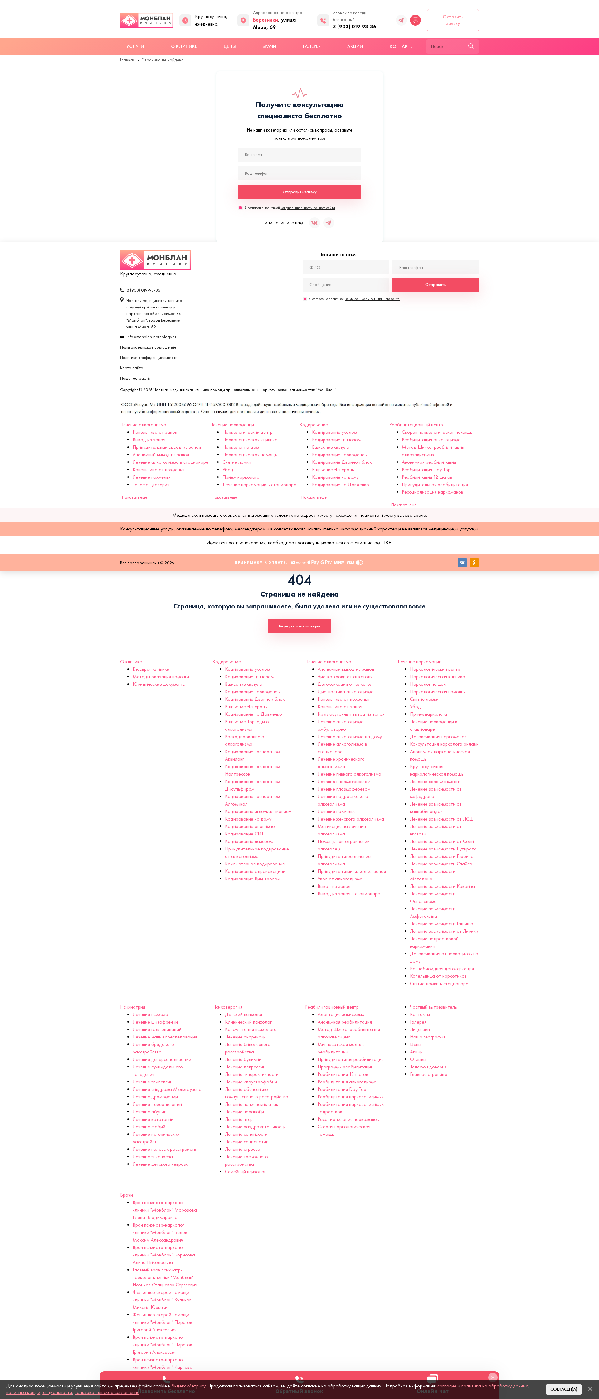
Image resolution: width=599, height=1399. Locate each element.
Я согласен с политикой (290, 208)
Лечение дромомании (155, 1097)
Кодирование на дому (335, 477)
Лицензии (420, 1029)
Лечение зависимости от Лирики (444, 931)
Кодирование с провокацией (255, 871)
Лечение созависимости (435, 781)
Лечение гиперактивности (252, 1074)
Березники (265, 20)
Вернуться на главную (299, 626)
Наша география (135, 378)
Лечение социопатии (247, 1142)
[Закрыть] (590, 1388)
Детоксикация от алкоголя (346, 684)
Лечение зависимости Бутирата (443, 849)
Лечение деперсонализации (162, 1059)
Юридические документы (159, 684)
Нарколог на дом (240, 447)
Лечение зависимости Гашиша (441, 924)
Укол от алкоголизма (340, 879)
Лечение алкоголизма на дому (350, 736)
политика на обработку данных (494, 1386)
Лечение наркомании (232, 425)
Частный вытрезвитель (433, 1007)
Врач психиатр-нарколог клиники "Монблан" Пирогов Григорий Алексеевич (162, 1344)
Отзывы (418, 1059)
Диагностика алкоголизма (346, 692)
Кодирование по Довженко (340, 484)
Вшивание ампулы (330, 447)
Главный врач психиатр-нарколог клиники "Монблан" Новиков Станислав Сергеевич (165, 1277)
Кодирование (314, 425)
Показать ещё (134, 497)
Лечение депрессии (245, 1067)
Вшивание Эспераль (333, 469)
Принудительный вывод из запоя (167, 447)
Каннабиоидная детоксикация (442, 968)
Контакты (402, 46)
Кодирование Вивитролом (252, 879)
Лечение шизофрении (155, 1022)
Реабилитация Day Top (426, 469)
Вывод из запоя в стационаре (349, 894)
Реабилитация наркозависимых (351, 1097)
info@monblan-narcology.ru (151, 337)
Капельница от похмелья (158, 469)
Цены (230, 46)
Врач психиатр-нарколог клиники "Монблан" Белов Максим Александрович (160, 1232)
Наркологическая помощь (249, 454)
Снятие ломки (236, 462)
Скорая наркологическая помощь (437, 432)
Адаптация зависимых (341, 1014)
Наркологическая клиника (250, 440)
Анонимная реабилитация (429, 462)
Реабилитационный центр (416, 425)
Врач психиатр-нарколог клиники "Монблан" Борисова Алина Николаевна (164, 1254)
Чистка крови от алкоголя (345, 677)
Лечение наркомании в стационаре (259, 484)
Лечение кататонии (153, 1119)
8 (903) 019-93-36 (354, 26)
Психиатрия (132, 1007)
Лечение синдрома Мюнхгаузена (167, 1089)
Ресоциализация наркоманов (432, 492)
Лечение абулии (150, 1112)
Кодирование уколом (334, 432)
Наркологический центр (247, 432)
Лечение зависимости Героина (442, 856)
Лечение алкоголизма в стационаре (170, 462)
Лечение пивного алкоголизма (349, 774)
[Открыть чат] (415, 20)
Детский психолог (244, 1014)
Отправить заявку (300, 192)
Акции (355, 46)
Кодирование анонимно (250, 826)
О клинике (184, 46)
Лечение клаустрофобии (251, 1082)
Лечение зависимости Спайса (441, 864)
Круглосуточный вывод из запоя (351, 714)
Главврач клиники (151, 669)
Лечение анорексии (245, 1037)
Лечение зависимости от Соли (442, 841)
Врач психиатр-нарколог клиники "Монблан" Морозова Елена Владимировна (165, 1209)
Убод (227, 469)
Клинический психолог (248, 1022)
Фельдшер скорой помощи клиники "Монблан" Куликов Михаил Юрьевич (162, 1299)
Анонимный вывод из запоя (161, 454)
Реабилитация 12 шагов (427, 477)
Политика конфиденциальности (149, 357)
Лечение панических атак (251, 1104)
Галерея (312, 46)
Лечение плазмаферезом (344, 781)
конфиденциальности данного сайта (308, 208)
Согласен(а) (563, 1389)
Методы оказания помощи (161, 677)
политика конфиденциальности (39, 1392)
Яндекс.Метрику (188, 1386)
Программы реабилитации (345, 1067)
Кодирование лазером (249, 841)
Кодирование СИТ (244, 834)
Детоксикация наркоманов (438, 736)
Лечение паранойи (244, 1112)
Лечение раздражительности (255, 1127)
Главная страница (428, 1074)
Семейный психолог (245, 1171)
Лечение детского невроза (161, 1164)
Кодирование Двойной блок (342, 462)
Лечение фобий (149, 1127)
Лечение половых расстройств (164, 1149)
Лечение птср (239, 1119)
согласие (446, 1386)
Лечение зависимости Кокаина (442, 886)
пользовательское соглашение (107, 1392)
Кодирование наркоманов (339, 454)
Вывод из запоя (149, 440)
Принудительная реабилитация (435, 484)
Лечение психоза (150, 1014)
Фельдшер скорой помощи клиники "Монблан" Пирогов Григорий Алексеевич (162, 1322)
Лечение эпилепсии (153, 1082)
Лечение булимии (243, 1059)
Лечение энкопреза (153, 1156)
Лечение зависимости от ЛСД (441, 819)
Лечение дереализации (157, 1104)
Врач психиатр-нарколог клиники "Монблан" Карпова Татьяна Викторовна (162, 1367)
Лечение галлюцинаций (157, 1029)
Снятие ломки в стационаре (439, 983)
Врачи (269, 46)
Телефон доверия (151, 484)
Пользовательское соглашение (148, 347)
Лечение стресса (242, 1149)
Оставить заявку (453, 20)
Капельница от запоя (155, 432)
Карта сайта (131, 367)
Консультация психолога (251, 1029)
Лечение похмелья (152, 477)
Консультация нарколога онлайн (444, 744)
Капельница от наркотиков (438, 976)
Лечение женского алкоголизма (351, 819)
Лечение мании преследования (165, 1037)
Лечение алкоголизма (143, 425)
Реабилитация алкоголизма (431, 440)
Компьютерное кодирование (255, 864)
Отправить (435, 284)
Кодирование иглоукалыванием (258, 811)
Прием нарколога (241, 477)
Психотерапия (227, 1007)
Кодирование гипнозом (336, 440)
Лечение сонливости (246, 1134)
